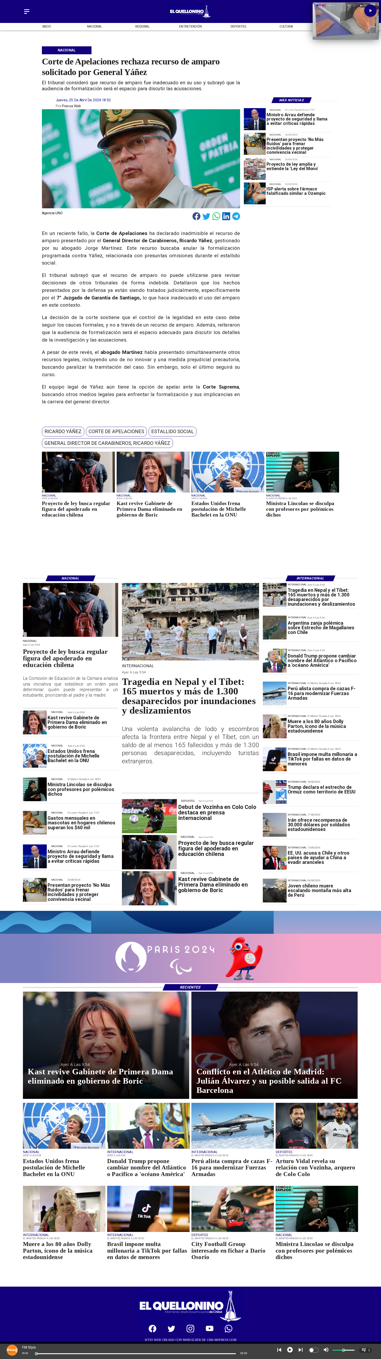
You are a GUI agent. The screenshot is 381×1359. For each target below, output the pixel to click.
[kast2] (153, 492)
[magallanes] (275, 628)
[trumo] (275, 858)
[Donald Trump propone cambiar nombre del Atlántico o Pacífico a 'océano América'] (275, 661)
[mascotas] (35, 823)
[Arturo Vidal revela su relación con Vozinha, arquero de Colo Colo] (317, 1148)
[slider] (36, 1353)
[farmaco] (255, 193)
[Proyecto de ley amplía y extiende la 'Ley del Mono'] (255, 169)
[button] (63, 431)
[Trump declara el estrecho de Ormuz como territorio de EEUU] (275, 792)
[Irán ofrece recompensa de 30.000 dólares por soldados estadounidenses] (275, 825)
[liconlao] (302, 492)
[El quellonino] (190, 18)
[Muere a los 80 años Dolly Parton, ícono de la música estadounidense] (275, 726)
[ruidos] (255, 144)
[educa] (78, 492)
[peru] (275, 890)
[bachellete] (227, 492)
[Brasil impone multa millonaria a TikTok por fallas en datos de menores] (275, 759)
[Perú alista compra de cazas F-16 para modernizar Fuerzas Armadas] (275, 693)
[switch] (314, 1350)
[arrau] (255, 119)
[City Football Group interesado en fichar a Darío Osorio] (232, 1231)
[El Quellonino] (27, 14)
